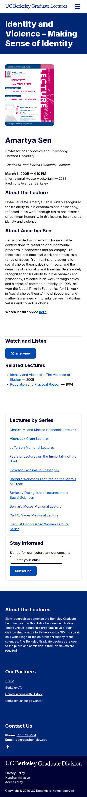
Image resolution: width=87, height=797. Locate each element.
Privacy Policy (15, 773)
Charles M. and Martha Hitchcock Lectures (43, 430)
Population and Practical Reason (35, 384)
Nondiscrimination (17, 777)
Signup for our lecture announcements (40, 553)
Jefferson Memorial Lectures (32, 447)
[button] (20, 353)
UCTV (9, 681)
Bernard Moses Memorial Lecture (36, 506)
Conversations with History (23, 694)
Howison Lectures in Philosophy (34, 470)
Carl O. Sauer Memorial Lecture (34, 515)
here (43, 312)
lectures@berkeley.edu (31, 740)
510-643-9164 (26, 735)
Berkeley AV (13, 688)
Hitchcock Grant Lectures (29, 439)
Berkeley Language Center (23, 701)
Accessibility (14, 782)
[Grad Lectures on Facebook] (7, 748)
